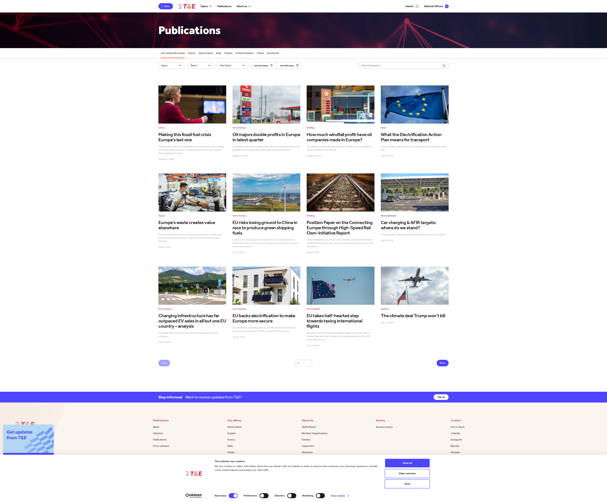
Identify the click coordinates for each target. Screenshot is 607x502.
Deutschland (206, 53)
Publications (224, 6)
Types (164, 65)
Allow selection (407, 473)
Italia (218, 53)
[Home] (186, 6)
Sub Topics (226, 65)
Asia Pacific (273, 53)
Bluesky (455, 445)
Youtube (455, 452)
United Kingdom (245, 53)
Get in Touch (458, 426)
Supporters (308, 445)
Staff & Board (309, 426)
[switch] (264, 495)
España (228, 53)
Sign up (441, 397)
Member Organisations (315, 433)
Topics (193, 65)
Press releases (161, 445)
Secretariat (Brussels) (173, 53)
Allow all (407, 463)
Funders (306, 439)
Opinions (158, 433)
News (156, 426)
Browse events (384, 426)
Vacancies (307, 452)
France (192, 53)
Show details (338, 495)
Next (442, 363)
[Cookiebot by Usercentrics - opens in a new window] (194, 495)
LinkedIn (455, 433)
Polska (260, 53)
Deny (407, 483)
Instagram (456, 439)
